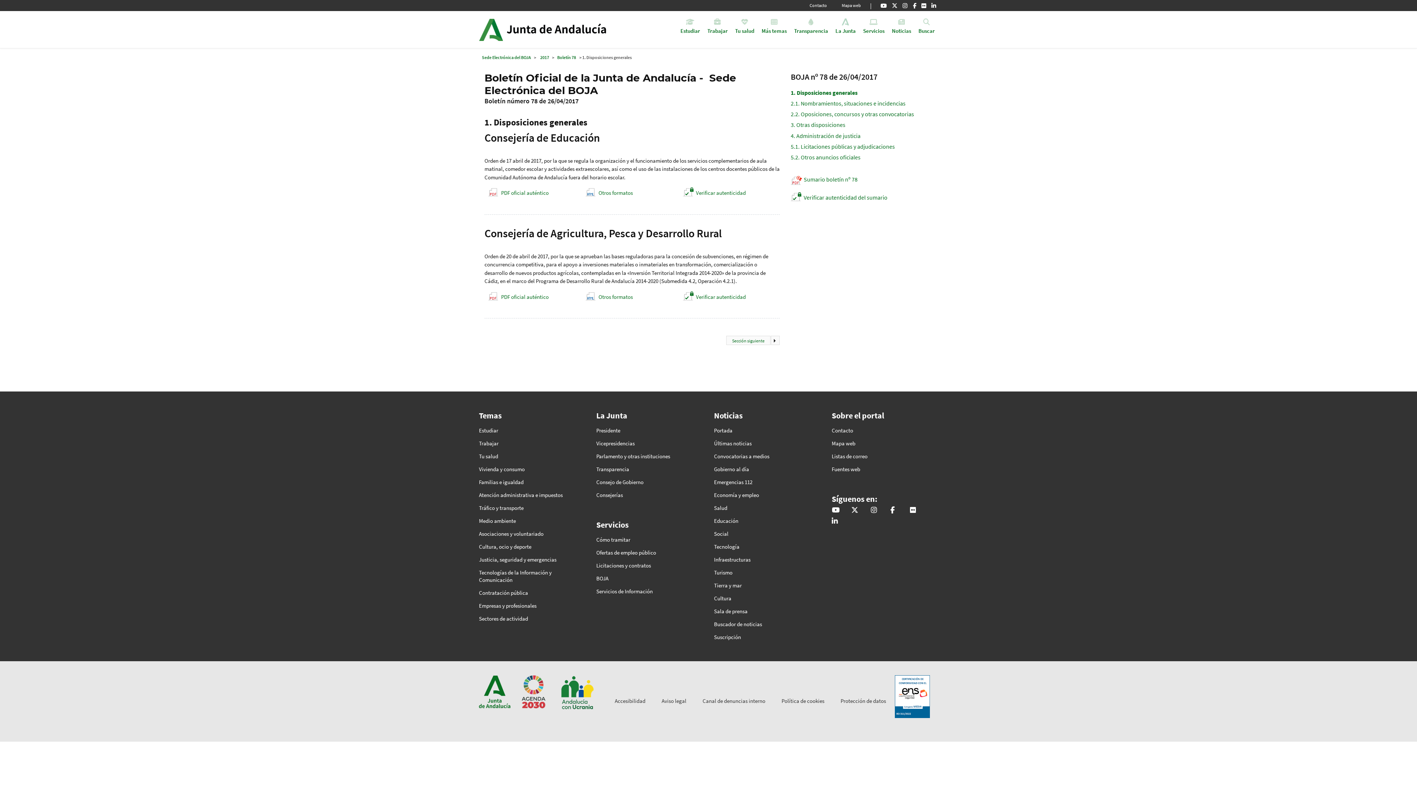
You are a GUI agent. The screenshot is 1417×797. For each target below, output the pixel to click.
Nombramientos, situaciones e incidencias (848, 103)
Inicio (563, 29)
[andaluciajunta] (894, 5)
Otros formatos (616, 192)
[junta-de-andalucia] (933, 5)
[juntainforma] (923, 5)
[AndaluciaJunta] (914, 5)
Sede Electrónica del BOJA (506, 57)
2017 (544, 57)
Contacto (818, 5)
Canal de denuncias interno (734, 700)
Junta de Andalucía (491, 29)
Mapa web (851, 5)
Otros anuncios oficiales (826, 157)
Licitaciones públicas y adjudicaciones (843, 146)
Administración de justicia (826, 135)
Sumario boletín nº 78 (831, 179)
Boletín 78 (566, 57)
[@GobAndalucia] (883, 5)
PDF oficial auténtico (525, 192)
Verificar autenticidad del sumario (845, 197)
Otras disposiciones (818, 124)
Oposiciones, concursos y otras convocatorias (852, 114)
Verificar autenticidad (721, 192)
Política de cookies (803, 700)
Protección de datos (863, 700)
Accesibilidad (630, 700)
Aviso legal (674, 700)
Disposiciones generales (824, 92)
